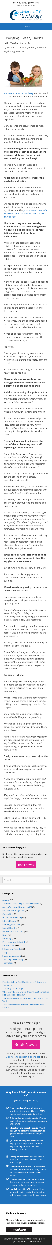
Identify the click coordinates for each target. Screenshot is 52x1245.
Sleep (4, 952)
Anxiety (5, 900)
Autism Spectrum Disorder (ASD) (17, 907)
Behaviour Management (13, 910)
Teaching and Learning (12, 959)
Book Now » (26, 1044)
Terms (31, 1241)
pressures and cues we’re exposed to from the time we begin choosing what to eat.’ (25, 213)
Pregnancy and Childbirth (13, 942)
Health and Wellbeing (12, 917)
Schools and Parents (11, 949)
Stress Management (11, 956)
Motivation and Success (13, 931)
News (4, 935)
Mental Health (8, 928)
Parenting (6, 938)
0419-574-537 (19, 2)
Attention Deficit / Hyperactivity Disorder (20, 903)
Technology (7, 963)
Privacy (38, 1241)
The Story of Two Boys (12, 988)
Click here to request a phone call (22, 1056)
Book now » (26, 865)
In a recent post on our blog (18, 93)
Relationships (8, 945)
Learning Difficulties (11, 924)
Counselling (7, 914)
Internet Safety (9, 921)
